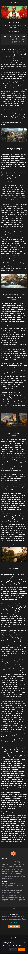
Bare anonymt (13, 949)
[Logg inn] (2, 2)
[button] (14, 920)
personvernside (13, 922)
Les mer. (5, 946)
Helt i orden (21, 949)
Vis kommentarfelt (14, 926)
